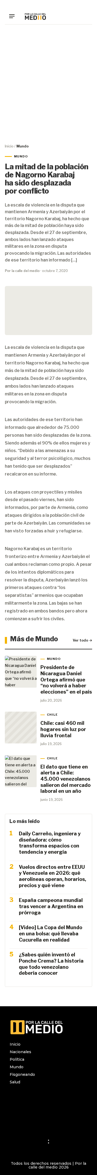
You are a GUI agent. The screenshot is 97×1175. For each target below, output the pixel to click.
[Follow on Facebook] (24, 1096)
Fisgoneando (22, 1074)
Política (17, 1059)
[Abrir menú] (13, 16)
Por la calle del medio (22, 271)
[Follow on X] (35, 1096)
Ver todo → (82, 640)
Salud (15, 1082)
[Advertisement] (48, 83)
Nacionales (20, 1051)
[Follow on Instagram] (14, 1096)
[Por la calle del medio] (35, 16)
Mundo (16, 1066)
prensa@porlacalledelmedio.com (42, 1120)
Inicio (9, 146)
